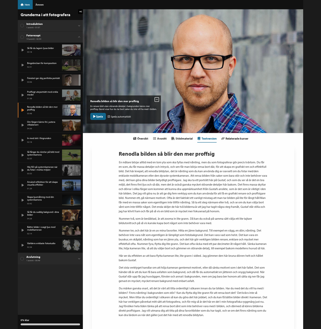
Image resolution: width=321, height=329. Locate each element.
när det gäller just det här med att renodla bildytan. (172, 315)
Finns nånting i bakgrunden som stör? (152, 293)
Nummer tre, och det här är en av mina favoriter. (148, 230)
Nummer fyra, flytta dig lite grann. (158, 244)
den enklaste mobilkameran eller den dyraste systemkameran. (189, 173)
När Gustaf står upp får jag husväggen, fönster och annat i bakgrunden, (192, 274)
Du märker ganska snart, (134, 288)
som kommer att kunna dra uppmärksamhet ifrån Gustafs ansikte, (188, 189)
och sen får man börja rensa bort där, (192, 166)
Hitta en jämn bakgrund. (193, 230)
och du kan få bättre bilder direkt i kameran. (234, 297)
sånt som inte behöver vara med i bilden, (200, 306)
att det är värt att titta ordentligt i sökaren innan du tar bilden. (187, 288)
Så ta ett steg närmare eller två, (210, 202)
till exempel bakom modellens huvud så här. (237, 248)
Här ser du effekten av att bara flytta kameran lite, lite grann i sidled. (160, 255)
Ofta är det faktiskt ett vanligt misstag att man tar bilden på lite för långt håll (213, 198)
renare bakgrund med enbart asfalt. (172, 281)
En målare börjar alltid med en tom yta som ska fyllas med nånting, (159, 162)
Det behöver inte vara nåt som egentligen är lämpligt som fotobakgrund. (190, 233)
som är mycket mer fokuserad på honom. (195, 211)
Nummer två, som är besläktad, (138, 218)
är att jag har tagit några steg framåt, (217, 207)
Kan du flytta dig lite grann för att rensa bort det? (206, 293)
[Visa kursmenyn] (80, 11)
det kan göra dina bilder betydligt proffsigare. (153, 180)
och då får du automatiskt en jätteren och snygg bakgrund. (222, 272)
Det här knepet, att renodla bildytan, (147, 171)
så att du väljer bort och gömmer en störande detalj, (178, 248)
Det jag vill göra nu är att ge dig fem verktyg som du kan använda (172, 193)
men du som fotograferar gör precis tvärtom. (228, 162)
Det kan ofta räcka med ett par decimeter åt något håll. (213, 244)
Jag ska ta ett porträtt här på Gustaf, (204, 180)
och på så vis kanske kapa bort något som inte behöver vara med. (172, 223)
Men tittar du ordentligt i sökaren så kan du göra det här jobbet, (168, 297)
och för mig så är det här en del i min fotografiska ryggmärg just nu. (222, 301)
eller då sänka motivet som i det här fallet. (228, 267)
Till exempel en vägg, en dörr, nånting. (232, 230)
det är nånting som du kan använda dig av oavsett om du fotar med (211, 171)
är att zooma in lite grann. (173, 218)
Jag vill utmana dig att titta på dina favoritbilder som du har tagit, (181, 310)
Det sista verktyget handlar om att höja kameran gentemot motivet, (160, 267)
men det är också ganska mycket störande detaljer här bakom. (198, 184)
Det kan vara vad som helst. (221, 235)
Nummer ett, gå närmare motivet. (145, 198)
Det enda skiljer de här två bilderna (173, 207)
